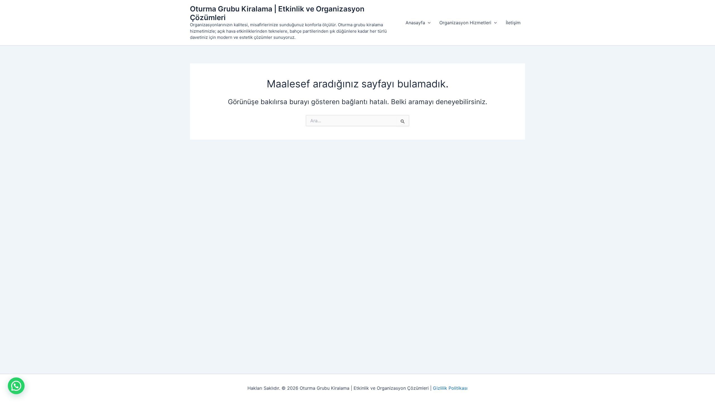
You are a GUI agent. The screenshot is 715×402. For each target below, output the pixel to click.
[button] (428, 22)
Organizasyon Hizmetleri (465, 22)
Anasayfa (415, 22)
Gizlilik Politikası (450, 388)
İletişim (513, 22)
